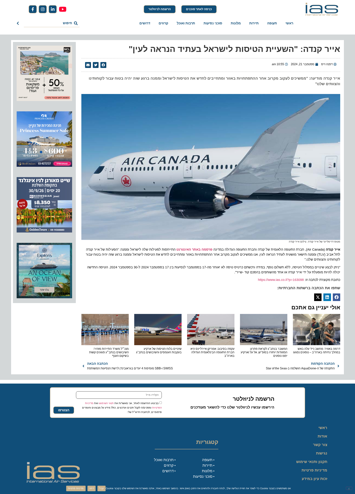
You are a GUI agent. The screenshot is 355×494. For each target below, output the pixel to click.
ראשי (289, 23)
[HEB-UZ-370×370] (44, 100)
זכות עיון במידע (314, 479)
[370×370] (44, 231)
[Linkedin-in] (53, 9)
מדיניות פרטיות (314, 470)
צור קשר (320, 445)
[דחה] (349, 488)
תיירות (254, 23)
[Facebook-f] (33, 9)
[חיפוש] (18, 23)
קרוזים (163, 23)
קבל (101, 488)
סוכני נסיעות (213, 23)
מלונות (236, 23)
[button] (103, 65)
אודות (322, 436)
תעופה (272, 23)
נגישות (321, 453)
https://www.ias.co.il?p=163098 (281, 280)
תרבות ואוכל (186, 23)
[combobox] (52, 23)
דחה (91, 488)
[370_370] (44, 165)
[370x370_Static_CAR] (44, 297)
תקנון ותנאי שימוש (311, 462)
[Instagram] (43, 9)
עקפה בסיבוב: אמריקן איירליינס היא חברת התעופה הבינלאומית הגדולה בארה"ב (212, 352)
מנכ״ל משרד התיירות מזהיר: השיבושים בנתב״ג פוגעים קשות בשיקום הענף (109, 352)
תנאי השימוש (106, 403)
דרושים (144, 23)
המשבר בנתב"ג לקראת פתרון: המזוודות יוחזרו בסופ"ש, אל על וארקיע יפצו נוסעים (264, 352)
